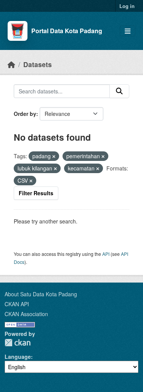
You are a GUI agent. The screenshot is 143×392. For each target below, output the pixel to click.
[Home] (11, 64)
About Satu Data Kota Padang (41, 294)
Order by (25, 113)
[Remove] (53, 156)
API (105, 254)
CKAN (18, 343)
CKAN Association (26, 314)
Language (18, 356)
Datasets (37, 64)
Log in (127, 6)
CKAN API (17, 304)
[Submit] (119, 91)
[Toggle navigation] (127, 31)
